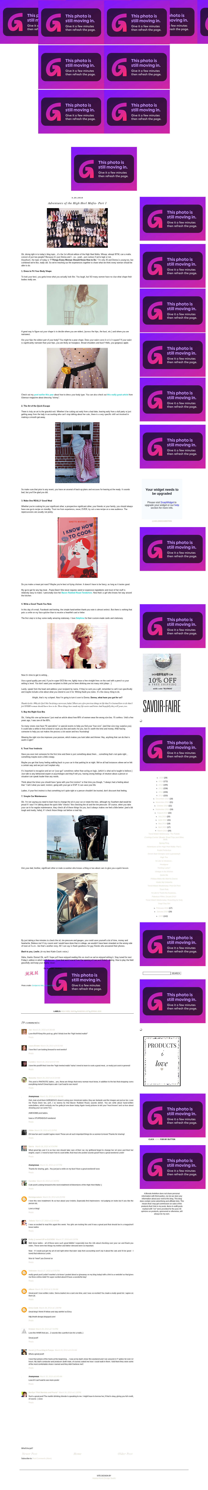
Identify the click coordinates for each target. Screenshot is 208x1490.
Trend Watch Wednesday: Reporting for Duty (164, 900)
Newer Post (29, 1453)
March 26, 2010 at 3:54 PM (46, 1146)
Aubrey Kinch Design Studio (104, 1478)
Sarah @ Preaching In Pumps (41, 1350)
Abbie (31, 1130)
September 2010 (162, 809)
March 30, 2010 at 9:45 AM (51, 1376)
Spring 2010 (96, 1011)
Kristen (32, 1329)
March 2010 (162, 831)
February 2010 (162, 908)
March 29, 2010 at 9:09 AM (66, 1350)
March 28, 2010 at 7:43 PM (47, 1329)
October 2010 (163, 806)
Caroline (32, 1181)
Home (77, 1453)
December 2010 (163, 799)
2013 (161, 785)
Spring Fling (164, 843)
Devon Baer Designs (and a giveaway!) (164, 854)
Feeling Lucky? (164, 868)
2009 (161, 916)
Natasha (32, 1078)
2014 (161, 781)
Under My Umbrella (164, 882)
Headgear (164, 864)
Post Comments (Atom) (42, 1458)
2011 (161, 792)
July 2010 (162, 817)
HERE (157, 1139)
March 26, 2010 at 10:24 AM (48, 1078)
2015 (161, 778)
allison (31, 1289)
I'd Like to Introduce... (164, 861)
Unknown (33, 1271)
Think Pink (164, 889)
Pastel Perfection (164, 850)
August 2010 (162, 813)
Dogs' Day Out (164, 904)
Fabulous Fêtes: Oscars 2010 (164, 897)
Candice (32, 1062)
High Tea (164, 857)
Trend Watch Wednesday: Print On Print (164, 886)
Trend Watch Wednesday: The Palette (164, 834)
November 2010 (163, 802)
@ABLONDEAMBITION (162, 521)
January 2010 (163, 912)
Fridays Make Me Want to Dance (164, 879)
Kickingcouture (35, 1197)
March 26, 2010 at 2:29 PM (46, 1130)
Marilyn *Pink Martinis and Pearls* (43, 1392)
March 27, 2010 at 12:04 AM (47, 1221)
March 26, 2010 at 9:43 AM (52, 1046)
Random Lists (83, 1011)
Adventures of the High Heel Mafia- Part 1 (164, 847)
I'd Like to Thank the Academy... (164, 893)
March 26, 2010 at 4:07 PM (51, 1165)
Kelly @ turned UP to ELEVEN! (42, 1239)
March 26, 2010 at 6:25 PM (54, 1197)
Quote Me (164, 875)
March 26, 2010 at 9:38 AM (44, 1030)
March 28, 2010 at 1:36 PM (50, 1308)
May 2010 (162, 824)
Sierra (31, 1146)
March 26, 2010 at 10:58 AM (51, 1096)
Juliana (32, 1221)
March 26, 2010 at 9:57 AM (48, 1062)
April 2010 (162, 827)
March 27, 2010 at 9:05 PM (49, 1271)
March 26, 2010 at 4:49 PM (48, 1181)
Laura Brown (34, 1046)
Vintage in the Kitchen (164, 872)
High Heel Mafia (68, 1011)
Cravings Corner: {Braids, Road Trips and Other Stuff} (164, 838)
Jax (30, 1030)
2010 (161, 796)
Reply (31, 1037)
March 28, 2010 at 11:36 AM (46, 1289)
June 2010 (162, 820)
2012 (161, 788)
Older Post (125, 1453)
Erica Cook (33, 1308)
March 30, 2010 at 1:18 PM (70, 1392)
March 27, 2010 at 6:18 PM (67, 1239)
